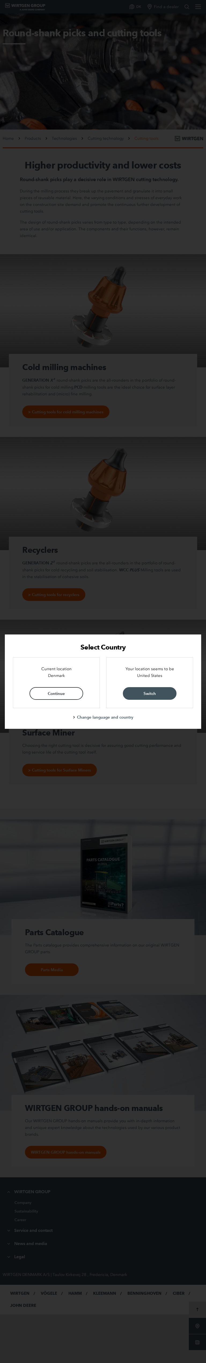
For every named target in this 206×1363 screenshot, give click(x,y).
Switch (150, 693)
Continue (56, 693)
